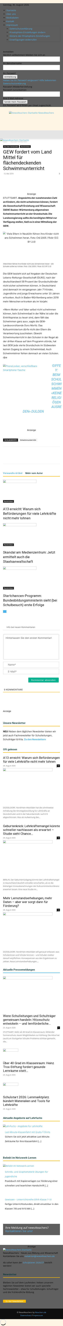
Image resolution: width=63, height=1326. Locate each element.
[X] (11, 45)
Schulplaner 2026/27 (33, 1262)
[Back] (4, 48)
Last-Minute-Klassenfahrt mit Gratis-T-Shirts (27, 1132)
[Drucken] (51, 185)
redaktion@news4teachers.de (40, 1256)
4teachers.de (40, 1312)
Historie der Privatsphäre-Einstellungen (29, 36)
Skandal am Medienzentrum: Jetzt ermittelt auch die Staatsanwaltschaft (29, 557)
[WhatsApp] (30, 185)
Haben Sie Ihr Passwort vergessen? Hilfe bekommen (29, 80)
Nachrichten (25, 146)
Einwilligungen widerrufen (23, 39)
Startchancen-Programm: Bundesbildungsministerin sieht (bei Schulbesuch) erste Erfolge (30, 600)
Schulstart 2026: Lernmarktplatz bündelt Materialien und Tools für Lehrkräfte (26, 1101)
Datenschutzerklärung (20, 28)
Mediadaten (12, 17)
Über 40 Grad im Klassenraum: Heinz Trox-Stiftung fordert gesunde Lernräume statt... (28, 1067)
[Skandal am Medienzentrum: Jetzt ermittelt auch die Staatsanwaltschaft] (31, 534)
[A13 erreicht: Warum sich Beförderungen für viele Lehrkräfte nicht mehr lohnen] (31, 491)
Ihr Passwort (9, 73)
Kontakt (10, 21)
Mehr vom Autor (34, 473)
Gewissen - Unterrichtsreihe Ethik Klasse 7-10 (28, 1199)
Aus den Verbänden (11, 146)
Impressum (12, 25)
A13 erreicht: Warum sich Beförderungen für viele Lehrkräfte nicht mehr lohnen (29, 513)
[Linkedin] (9, 45)
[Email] (44, 185)
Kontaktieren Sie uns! (19, 1231)
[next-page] (5, 611)
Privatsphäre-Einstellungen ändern (27, 32)
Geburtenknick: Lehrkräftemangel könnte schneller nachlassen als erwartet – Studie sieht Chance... (31, 830)
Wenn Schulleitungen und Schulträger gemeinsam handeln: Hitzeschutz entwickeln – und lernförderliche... (29, 1019)
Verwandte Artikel (12, 473)
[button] (5, 134)
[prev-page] (4, 611)
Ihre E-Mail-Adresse (13, 98)
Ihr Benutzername (12, 63)
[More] (58, 185)
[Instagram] (6, 45)
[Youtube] (13, 45)
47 (58, 766)
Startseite (11, 10)
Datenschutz (25, 1315)
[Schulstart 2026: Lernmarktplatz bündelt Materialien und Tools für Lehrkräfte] (31, 1088)
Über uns (11, 14)
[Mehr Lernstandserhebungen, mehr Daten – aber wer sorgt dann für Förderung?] (31, 930)
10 (58, 838)
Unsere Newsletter (14, 722)
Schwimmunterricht (28, 440)
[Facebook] (4, 45)
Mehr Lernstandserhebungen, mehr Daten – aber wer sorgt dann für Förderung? (27, 902)
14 (58, 910)
